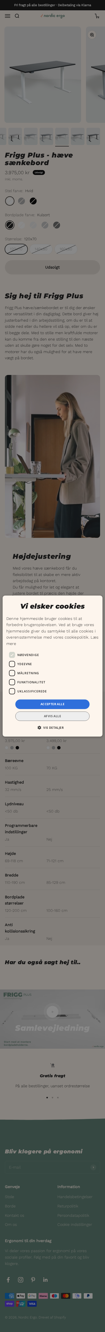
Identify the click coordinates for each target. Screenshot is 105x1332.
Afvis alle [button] (52, 716)
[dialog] (53, 665)
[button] (52, 727)
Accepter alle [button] (52, 704)
